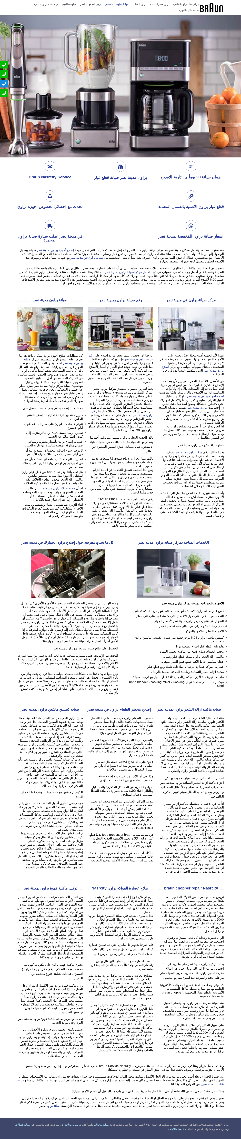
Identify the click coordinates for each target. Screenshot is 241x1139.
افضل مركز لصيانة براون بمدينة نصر (127, 272)
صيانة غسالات (22, 1124)
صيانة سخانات (101, 1124)
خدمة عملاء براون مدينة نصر (57, 488)
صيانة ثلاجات (175, 1129)
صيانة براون (53, 1106)
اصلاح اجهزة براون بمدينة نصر (205, 396)
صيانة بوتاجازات (69, 1124)
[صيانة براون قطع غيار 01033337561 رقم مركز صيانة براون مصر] (211, 7)
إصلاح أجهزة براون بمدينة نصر (55, 250)
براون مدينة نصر (197, 407)
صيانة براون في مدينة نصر (86, 257)
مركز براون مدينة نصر (188, 452)
